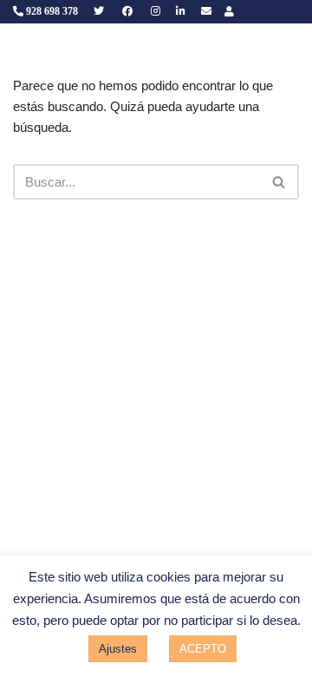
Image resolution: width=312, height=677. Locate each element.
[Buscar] (279, 182)
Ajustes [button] (118, 648)
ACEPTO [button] (202, 648)
